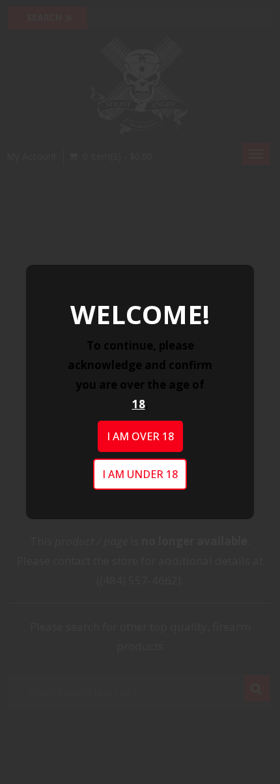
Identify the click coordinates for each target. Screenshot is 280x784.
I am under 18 (140, 474)
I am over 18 (140, 436)
